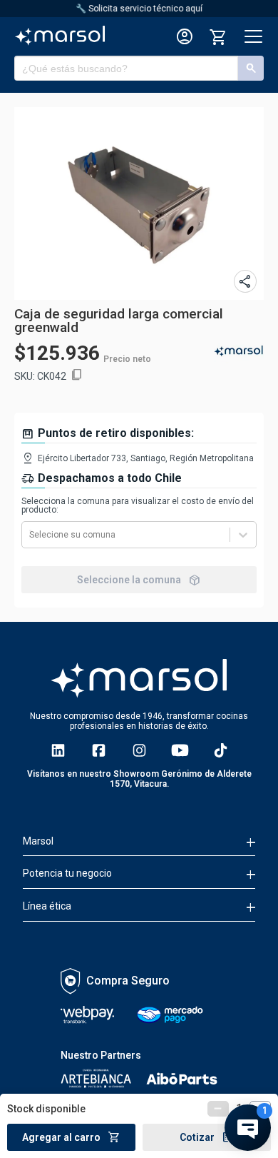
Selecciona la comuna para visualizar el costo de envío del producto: (137, 505)
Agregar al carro (71, 1137)
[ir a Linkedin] (58, 750)
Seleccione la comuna (139, 580)
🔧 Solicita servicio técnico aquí (139, 8)
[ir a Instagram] (139, 750)
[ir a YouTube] (180, 750)
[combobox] (30, 535)
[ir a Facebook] (99, 750)
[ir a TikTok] (221, 750)
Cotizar (207, 1137)
